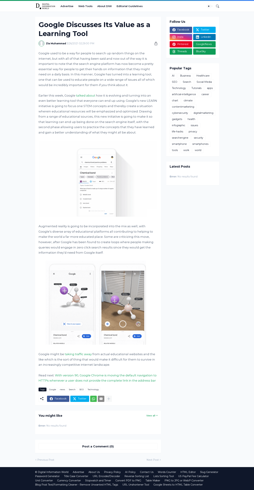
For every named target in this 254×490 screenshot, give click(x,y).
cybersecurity (180, 112)
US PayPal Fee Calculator (193, 476)
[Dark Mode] (210, 6)
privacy (193, 131)
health (191, 119)
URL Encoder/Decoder (106, 476)
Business (185, 75)
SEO (81, 389)
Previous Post (45, 459)
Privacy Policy (112, 472)
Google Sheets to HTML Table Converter (178, 484)
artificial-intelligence (184, 94)
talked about (85, 95)
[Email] (101, 399)
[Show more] (108, 399)
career (205, 94)
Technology (93, 389)
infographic (178, 125)
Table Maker (152, 480)
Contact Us (146, 472)
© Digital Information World (51, 472)
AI (173, 75)
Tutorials (196, 88)
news (62, 389)
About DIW (104, 6)
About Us (94, 472)
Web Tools (85, 6)
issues (194, 125)
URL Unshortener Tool (135, 484)
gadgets (177, 119)
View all (150, 415)
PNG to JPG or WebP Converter (184, 480)
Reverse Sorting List (136, 476)
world (198, 150)
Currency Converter (69, 480)
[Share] (155, 43)
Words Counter (167, 472)
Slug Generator (209, 472)
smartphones (200, 144)
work (186, 150)
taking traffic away (78, 354)
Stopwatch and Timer (98, 480)
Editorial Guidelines (130, 6)
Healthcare (203, 75)
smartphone (179, 144)
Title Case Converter (76, 476)
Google (52, 389)
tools (175, 150)
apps (210, 88)
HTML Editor (188, 472)
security (198, 137)
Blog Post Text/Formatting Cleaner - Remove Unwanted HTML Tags (76, 484)
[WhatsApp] (93, 399)
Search (72, 389)
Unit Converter (44, 480)
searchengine (180, 137)
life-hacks (177, 131)
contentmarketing (183, 106)
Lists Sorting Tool (163, 476)
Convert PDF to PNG (128, 480)
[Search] (216, 6)
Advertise (66, 6)
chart (175, 100)
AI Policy (130, 472)
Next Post (153, 459)
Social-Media (204, 81)
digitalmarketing (203, 112)
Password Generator (47, 476)
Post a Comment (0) (98, 446)
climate (188, 100)
